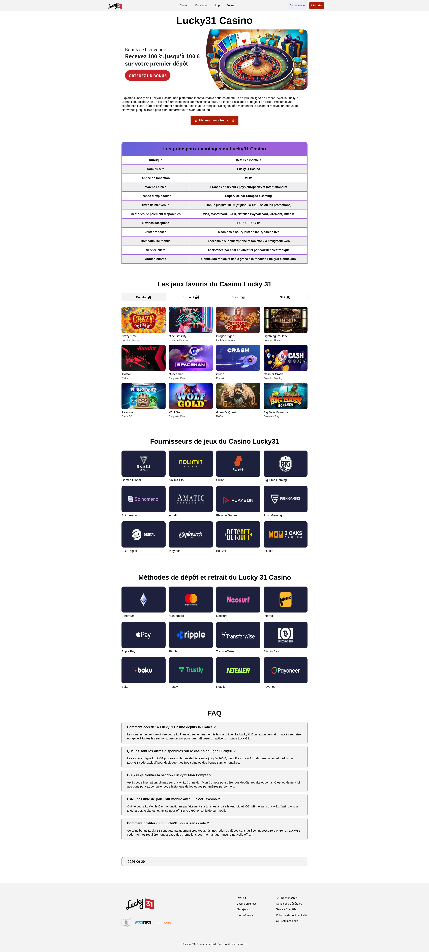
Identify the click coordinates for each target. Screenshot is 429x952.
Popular (141, 297)
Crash (235, 297)
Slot (282, 297)
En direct (188, 297)
